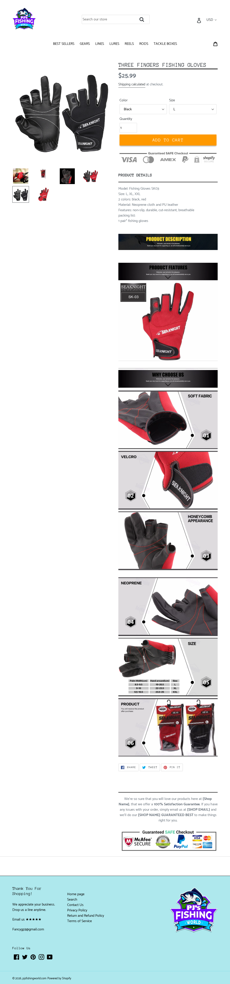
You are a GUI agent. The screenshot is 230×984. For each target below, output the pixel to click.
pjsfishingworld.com (34, 978)
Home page (75, 894)
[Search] (148, 18)
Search (72, 900)
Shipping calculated (131, 84)
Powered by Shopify (59, 978)
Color (123, 100)
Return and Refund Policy (85, 916)
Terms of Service (79, 921)
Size (172, 100)
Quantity (125, 119)
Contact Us (75, 905)
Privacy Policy (77, 910)
